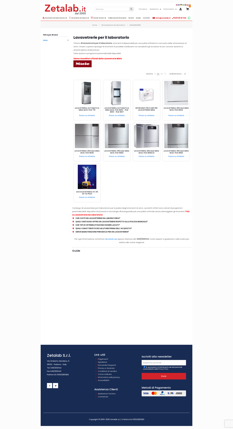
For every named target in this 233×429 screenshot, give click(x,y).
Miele (45, 40)
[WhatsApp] (189, 17)
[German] (181, 4)
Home (94, 25)
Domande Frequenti (107, 365)
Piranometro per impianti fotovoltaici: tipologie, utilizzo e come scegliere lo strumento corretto (176, 290)
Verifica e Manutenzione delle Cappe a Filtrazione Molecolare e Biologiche (86, 335)
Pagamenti (103, 359)
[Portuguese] (186, 4)
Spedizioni (102, 362)
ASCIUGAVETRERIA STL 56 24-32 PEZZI (87, 193)
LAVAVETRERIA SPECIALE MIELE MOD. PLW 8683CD (146, 152)
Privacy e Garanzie (106, 368)
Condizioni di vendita (107, 371)
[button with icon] (49, 385)
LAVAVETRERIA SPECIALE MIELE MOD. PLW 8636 (87, 152)
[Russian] (188, 4)
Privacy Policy (163, 369)
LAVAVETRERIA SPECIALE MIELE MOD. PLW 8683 (116, 152)
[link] (155, 74)
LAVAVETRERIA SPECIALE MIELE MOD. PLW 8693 (176, 152)
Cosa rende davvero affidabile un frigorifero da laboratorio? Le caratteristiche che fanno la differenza (86, 290)
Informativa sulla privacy (109, 377)
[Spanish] (190, 4)
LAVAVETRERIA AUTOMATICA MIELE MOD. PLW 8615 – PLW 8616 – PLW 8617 (116, 110)
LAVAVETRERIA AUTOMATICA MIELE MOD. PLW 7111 (87, 109)
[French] (179, 4)
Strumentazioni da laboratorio (113, 25)
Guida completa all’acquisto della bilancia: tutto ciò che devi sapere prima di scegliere (145, 288)
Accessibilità (103, 380)
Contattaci (103, 396)
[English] (177, 4)
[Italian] (183, 4)
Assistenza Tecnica (106, 393)
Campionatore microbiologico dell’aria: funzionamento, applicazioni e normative (114, 290)
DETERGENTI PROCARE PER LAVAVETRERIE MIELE (146, 109)
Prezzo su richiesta (87, 115)
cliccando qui (111, 239)
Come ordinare (105, 374)
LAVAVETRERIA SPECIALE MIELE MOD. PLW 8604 (176, 109)
